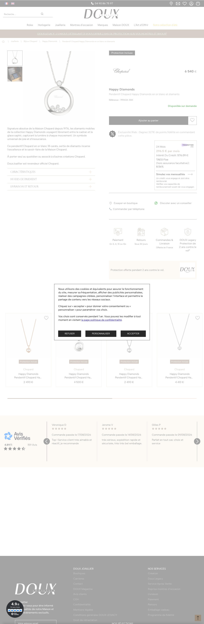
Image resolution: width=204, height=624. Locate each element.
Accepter (133, 333)
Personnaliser (101, 333)
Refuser (70, 333)
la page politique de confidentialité (101, 319)
